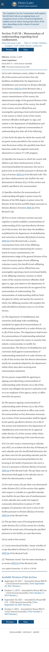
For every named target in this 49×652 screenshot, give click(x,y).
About (36, 632)
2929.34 (18, 88)
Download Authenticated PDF (17, 67)
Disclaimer (16, 632)
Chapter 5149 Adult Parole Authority (23, 45)
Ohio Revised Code (11, 42)
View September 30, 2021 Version (21, 603)
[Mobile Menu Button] (2, 4)
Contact (27, 632)
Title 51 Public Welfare (35, 42)
